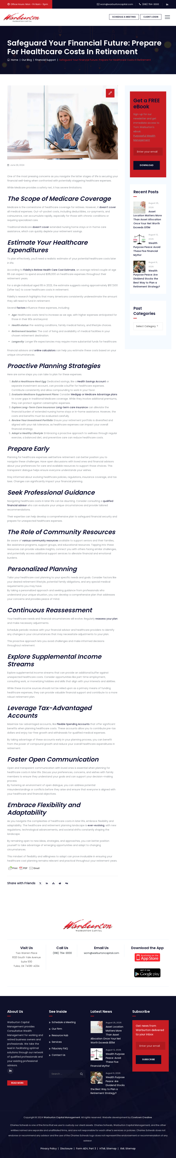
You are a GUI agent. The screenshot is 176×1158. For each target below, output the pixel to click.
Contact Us (58, 1055)
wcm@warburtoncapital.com (116, 4)
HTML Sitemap (108, 1148)
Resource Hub (60, 1035)
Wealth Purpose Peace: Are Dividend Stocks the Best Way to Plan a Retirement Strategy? (146, 278)
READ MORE (17, 1082)
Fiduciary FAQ (60, 1048)
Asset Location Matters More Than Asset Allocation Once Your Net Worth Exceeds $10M (147, 219)
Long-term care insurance (72, 407)
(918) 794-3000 (150, 4)
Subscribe (148, 1059)
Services (57, 1042)
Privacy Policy (49, 1148)
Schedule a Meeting (64, 1022)
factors (21, 308)
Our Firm (57, 1029)
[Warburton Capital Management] (21, 17)
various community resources (40, 540)
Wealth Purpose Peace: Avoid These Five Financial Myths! (146, 249)
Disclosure (66, 1148)
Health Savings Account (91, 381)
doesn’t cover (107, 207)
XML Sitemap (128, 1148)
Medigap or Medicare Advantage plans (94, 394)
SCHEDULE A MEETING (124, 16)
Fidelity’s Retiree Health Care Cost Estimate (49, 270)
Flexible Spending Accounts (73, 724)
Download (146, 165)
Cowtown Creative (141, 1117)
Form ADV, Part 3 (86, 1148)
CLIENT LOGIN (150, 16)
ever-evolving (96, 825)
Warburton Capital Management (62, 1117)
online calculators (45, 350)
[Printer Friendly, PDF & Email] (24, 868)
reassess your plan (106, 618)
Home (14, 60)
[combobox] (148, 326)
